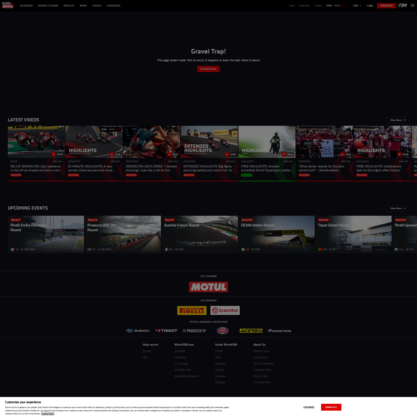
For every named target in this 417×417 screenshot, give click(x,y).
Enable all (331, 407)
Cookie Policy (48, 413)
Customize (308, 407)
